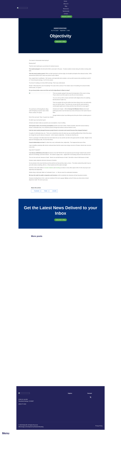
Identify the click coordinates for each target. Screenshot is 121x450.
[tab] (60, 41)
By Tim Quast (54, 30)
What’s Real (36, 364)
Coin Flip (66, 262)
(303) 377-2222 (22, 404)
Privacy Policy (99, 426)
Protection (67, 301)
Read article (34, 274)
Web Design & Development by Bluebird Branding (30, 426)
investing (58, 167)
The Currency (36, 262)
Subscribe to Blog (60, 41)
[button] (35, 191)
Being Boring (68, 364)
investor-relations (49, 167)
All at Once (35, 325)
